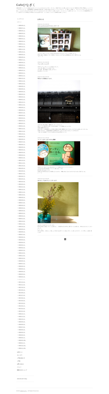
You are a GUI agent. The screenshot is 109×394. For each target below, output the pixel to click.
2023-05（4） (22, 115)
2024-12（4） (22, 78)
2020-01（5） (22, 218)
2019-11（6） (22, 223)
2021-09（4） (22, 168)
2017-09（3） (22, 289)
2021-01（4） (22, 186)
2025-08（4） (22, 57)
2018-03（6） (22, 274)
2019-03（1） (22, 244)
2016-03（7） (22, 337)
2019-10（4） (22, 226)
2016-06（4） (22, 329)
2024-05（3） (22, 91)
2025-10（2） (22, 51)
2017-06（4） (22, 297)
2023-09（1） (22, 107)
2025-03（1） (22, 70)
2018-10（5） (22, 258)
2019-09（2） (22, 229)
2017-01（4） (22, 311)
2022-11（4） (22, 131)
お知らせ (19, 22)
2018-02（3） (22, 276)
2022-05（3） (22, 147)
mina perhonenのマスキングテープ (48, 26)
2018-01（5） (22, 279)
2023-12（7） (22, 102)
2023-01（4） (22, 125)
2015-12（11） (22, 345)
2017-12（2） (22, 282)
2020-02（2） (22, 215)
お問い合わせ (20, 364)
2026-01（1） (22, 43)
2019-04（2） (22, 242)
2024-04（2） (22, 94)
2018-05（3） (22, 268)
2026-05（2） (22, 33)
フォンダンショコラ (43, 64)
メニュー (19, 367)
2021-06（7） (22, 176)
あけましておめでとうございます (47, 180)
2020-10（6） (22, 194)
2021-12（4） (22, 160)
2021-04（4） (22, 178)
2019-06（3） (22, 237)
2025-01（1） (22, 75)
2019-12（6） (22, 221)
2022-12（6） (22, 128)
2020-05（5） (22, 207)
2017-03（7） (22, 305)
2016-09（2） (22, 321)
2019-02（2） (22, 247)
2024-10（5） (22, 83)
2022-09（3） (22, 136)
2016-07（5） (22, 327)
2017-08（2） (22, 292)
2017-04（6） (22, 303)
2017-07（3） (22, 295)
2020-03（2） (22, 213)
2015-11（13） (22, 348)
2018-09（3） (22, 260)
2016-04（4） (22, 334)
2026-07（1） (22, 28)
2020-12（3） (22, 189)
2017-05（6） (22, 300)
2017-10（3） (22, 287)
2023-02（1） (22, 123)
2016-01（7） (22, 342)
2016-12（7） (22, 313)
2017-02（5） (22, 308)
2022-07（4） (22, 141)
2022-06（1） (22, 144)
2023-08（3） (22, 110)
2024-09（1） (22, 86)
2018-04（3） (22, 271)
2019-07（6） (22, 234)
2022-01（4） (22, 157)
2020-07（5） (22, 202)
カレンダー (20, 355)
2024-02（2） (22, 96)
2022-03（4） (22, 152)
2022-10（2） (22, 133)
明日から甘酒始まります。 (45, 78)
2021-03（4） (22, 181)
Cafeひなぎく (26, 4)
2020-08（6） (22, 199)
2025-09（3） (22, 54)
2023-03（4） (22, 120)
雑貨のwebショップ (22, 370)
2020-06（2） (22, 205)
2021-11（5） (22, 162)
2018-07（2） (22, 263)
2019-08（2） (22, 231)
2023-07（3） (22, 112)
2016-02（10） (22, 340)
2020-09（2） (22, 197)
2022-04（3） (22, 149)
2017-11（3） (22, 284)
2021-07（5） (22, 173)
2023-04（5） (22, 117)
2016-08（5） (22, 324)
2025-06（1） (22, 62)
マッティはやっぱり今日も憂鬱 (47, 139)
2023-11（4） (22, 104)
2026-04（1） (22, 35)
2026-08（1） (22, 25)
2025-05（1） (22, 65)
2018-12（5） (22, 252)
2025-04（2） (22, 67)
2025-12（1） (22, 46)
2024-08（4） (22, 88)
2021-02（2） (22, 184)
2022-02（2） (22, 155)
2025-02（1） (22, 72)
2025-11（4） (22, 49)
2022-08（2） (22, 139)
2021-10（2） (22, 165)
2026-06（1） (22, 30)
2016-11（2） (22, 316)
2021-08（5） (22, 170)
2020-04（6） (22, 210)
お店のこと (20, 352)
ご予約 (18, 361)
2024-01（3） (22, 99)
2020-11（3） (22, 192)
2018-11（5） (22, 255)
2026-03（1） (22, 38)
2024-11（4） (22, 80)
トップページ (20, 19)
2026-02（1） (22, 41)
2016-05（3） (22, 332)
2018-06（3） (22, 266)
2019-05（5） (22, 239)
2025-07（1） (22, 59)
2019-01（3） (22, 250)
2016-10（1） (22, 319)
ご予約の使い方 (21, 358)
